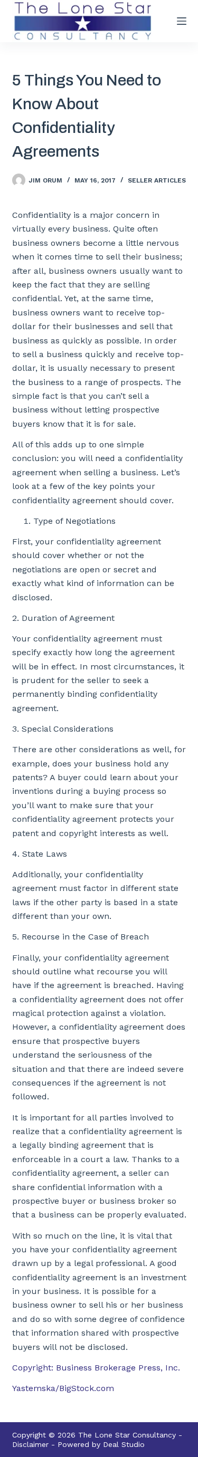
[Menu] (181, 21)
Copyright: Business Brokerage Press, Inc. (96, 1368)
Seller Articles (157, 180)
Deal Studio (124, 1444)
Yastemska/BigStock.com (63, 1388)
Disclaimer (30, 1444)
